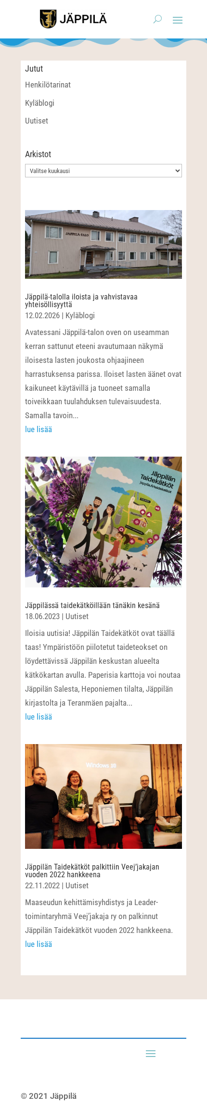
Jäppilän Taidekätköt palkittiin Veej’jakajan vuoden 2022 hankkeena (92, 870)
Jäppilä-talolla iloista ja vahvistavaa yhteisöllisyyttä (81, 300)
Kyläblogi (39, 103)
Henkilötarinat (48, 84)
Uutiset (36, 120)
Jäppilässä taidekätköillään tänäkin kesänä (92, 605)
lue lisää (38, 429)
